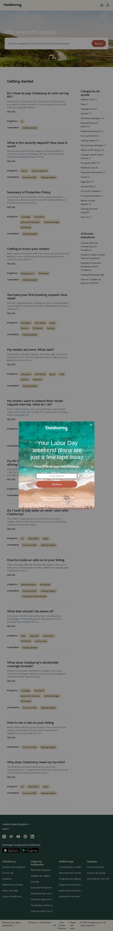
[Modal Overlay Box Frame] (56, 465)
